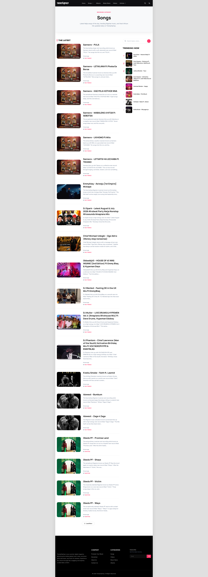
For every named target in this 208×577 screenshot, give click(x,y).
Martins (87, 451)
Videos (112, 557)
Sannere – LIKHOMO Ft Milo (97, 137)
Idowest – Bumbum (92, 394)
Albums (112, 563)
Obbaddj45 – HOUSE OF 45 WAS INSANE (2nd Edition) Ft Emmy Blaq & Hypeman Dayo (100, 263)
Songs (112, 554)
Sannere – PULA (91, 44)
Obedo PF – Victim (92, 481)
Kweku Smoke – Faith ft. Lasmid (99, 372)
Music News (114, 560)
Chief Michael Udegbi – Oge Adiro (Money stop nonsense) (100, 237)
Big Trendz (88, 58)
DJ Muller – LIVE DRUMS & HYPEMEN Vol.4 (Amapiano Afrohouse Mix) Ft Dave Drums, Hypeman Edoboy (101, 315)
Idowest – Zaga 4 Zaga (94, 416)
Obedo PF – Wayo (91, 503)
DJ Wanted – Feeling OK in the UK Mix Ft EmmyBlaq (99, 289)
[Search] (145, 3)
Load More (89, 523)
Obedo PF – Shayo (92, 459)
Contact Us (94, 563)
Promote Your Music (97, 554)
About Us (94, 560)
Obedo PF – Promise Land (96, 438)
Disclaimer (94, 557)
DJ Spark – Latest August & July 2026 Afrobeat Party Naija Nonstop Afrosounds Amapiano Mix (100, 211)
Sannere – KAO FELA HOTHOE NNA (100, 91)
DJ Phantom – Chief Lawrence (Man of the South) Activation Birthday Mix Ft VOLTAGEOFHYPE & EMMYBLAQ (101, 344)
